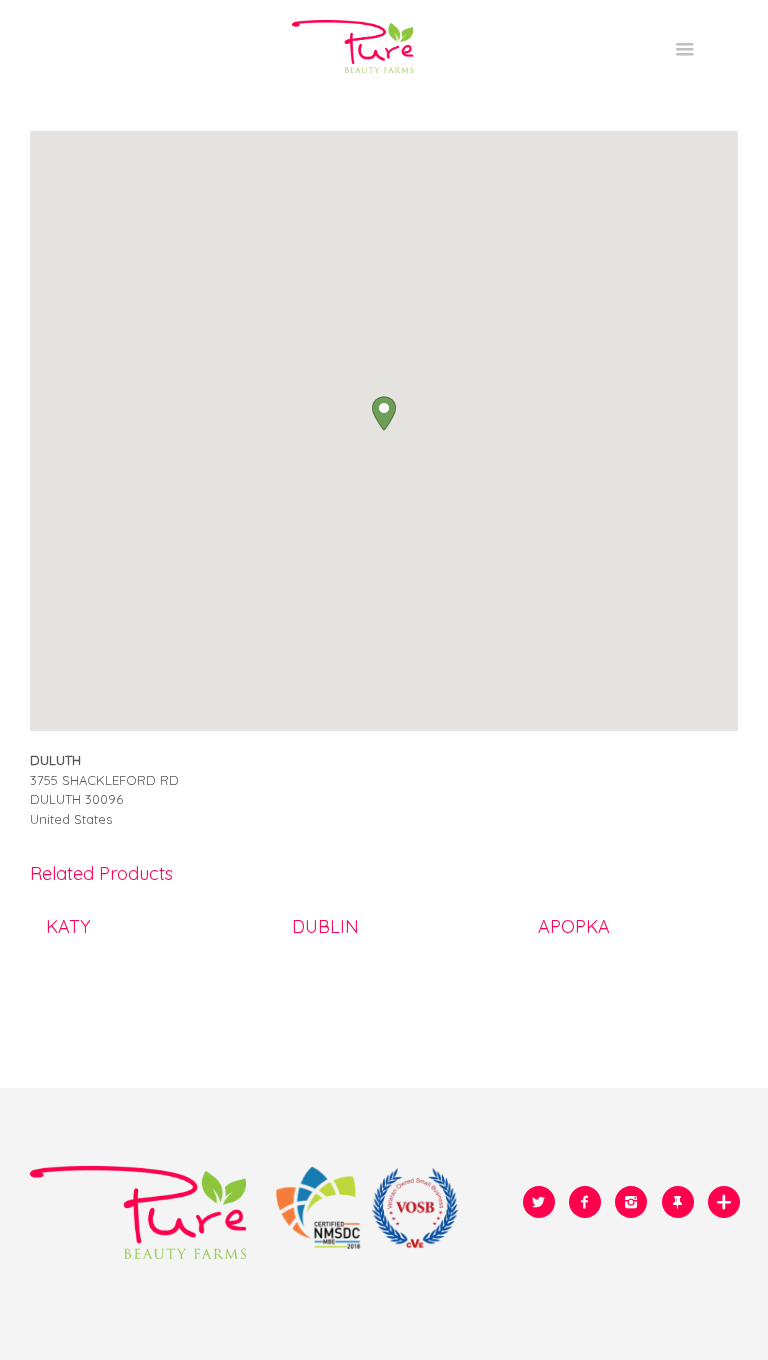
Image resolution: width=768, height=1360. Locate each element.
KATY (68, 926)
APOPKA (574, 926)
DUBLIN (325, 926)
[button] (384, 413)
